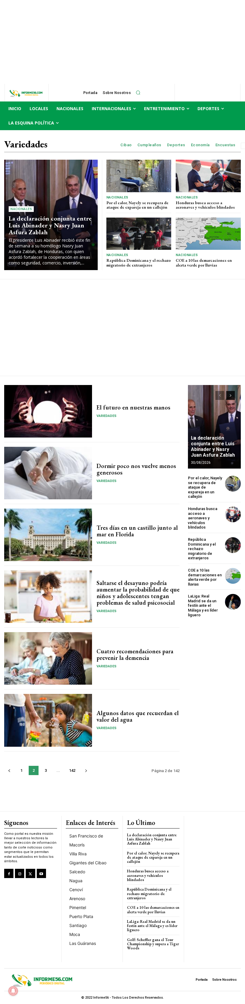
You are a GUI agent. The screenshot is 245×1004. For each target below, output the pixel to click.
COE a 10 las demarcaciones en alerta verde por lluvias (204, 262)
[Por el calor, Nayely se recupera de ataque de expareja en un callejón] (139, 176)
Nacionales (21, 209)
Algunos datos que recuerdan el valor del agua (138, 716)
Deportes (176, 145)
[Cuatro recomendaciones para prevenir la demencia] (48, 658)
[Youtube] (41, 873)
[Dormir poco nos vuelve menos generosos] (48, 473)
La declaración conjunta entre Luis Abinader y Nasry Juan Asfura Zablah (50, 225)
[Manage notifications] (13, 991)
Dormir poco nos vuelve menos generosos (136, 469)
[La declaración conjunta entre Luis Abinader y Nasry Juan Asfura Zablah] (214, 427)
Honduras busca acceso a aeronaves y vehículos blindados (205, 205)
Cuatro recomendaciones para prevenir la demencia (135, 654)
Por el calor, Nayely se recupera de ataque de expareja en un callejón (137, 205)
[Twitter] (30, 873)
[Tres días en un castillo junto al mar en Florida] (48, 535)
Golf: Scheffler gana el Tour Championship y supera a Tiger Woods (153, 944)
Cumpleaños (149, 145)
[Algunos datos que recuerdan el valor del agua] (48, 720)
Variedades (107, 416)
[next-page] (86, 770)
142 (72, 770)
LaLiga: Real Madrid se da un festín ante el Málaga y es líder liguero (203, 605)
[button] (138, 93)
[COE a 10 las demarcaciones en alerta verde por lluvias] (208, 234)
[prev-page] (9, 770)
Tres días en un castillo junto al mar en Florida (137, 531)
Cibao (126, 145)
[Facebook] (8, 873)
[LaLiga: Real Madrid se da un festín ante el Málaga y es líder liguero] (233, 602)
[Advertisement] (122, 42)
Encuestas (225, 145)
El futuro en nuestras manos (133, 407)
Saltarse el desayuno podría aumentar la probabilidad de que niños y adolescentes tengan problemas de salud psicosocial (138, 592)
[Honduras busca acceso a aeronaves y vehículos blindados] (208, 176)
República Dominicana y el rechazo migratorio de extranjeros (138, 262)
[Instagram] (19, 873)
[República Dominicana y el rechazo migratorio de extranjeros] (139, 234)
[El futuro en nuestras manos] (48, 411)
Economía (200, 145)
